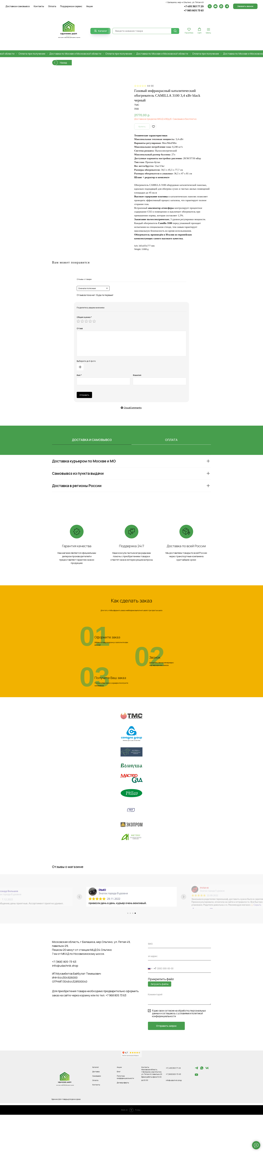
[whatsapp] (202, 1069)
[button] (245, 6)
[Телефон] (210, 6)
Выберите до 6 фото (86, 361)
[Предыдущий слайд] (79, 897)
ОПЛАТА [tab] (171, 440)
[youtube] (196, 1076)
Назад (63, 62)
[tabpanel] (131, 480)
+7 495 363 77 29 (194, 6)
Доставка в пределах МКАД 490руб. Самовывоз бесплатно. (165, 118)
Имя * (79, 375)
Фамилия (137, 375)
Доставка (96, 1071)
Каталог (95, 1067)
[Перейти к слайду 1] (127, 913)
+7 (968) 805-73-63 (64, 962)
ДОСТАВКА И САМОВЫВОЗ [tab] (92, 440)
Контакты (39, 6)
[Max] (221, 6)
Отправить (84, 395)
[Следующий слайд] (183, 897)
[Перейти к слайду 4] (135, 913)
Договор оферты (123, 1083)
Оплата (52, 6)
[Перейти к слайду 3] (132, 913)
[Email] (215, 6)
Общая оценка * (84, 317)
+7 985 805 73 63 (194, 10)
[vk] (207, 1069)
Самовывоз (96, 1076)
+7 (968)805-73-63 (173, 1074)
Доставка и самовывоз (17, 6)
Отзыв (80, 328)
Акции (89, 6)
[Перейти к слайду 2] (130, 913)
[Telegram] (227, 6)
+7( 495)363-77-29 (173, 1068)
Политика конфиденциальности (125, 1077)
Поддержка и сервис (71, 6)
